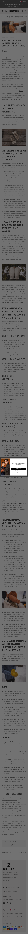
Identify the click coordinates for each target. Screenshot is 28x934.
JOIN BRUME (18, 468)
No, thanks (18, 472)
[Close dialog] (26, 459)
